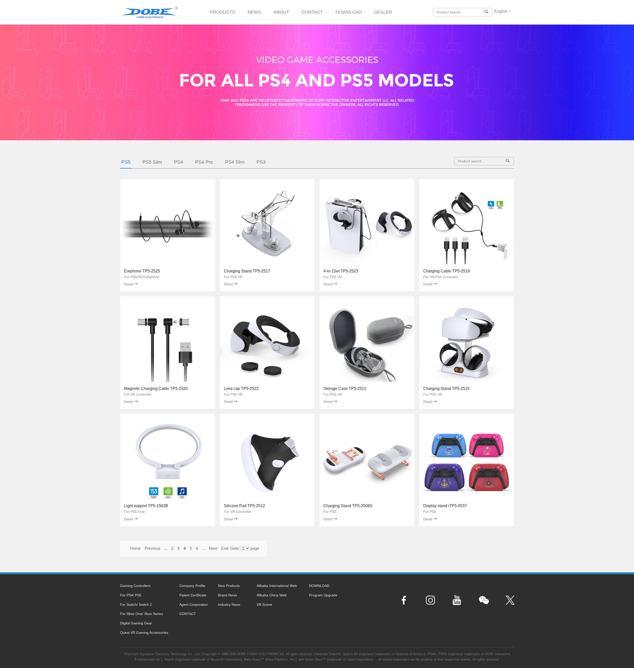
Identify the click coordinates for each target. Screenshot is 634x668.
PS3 (261, 162)
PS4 (178, 162)
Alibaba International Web (277, 586)
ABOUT (281, 12)
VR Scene (264, 605)
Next (213, 548)
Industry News (229, 605)
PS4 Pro (204, 162)
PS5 (126, 162)
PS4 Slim (235, 162)
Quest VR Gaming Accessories (144, 633)
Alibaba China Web (272, 595)
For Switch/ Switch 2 (136, 605)
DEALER (383, 12)
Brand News (227, 595)
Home (135, 548)
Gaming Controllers (135, 586)
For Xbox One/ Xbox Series (141, 614)
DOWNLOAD (349, 12)
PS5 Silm (152, 162)
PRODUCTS (222, 12)
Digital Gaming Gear (136, 623)
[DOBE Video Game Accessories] (149, 10)
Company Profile (192, 586)
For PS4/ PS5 (130, 595)
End (224, 548)
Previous (152, 548)
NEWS (254, 12)
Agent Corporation (193, 605)
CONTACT (312, 12)
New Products (229, 586)
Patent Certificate (192, 595)
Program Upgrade (323, 595)
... (165, 548)
